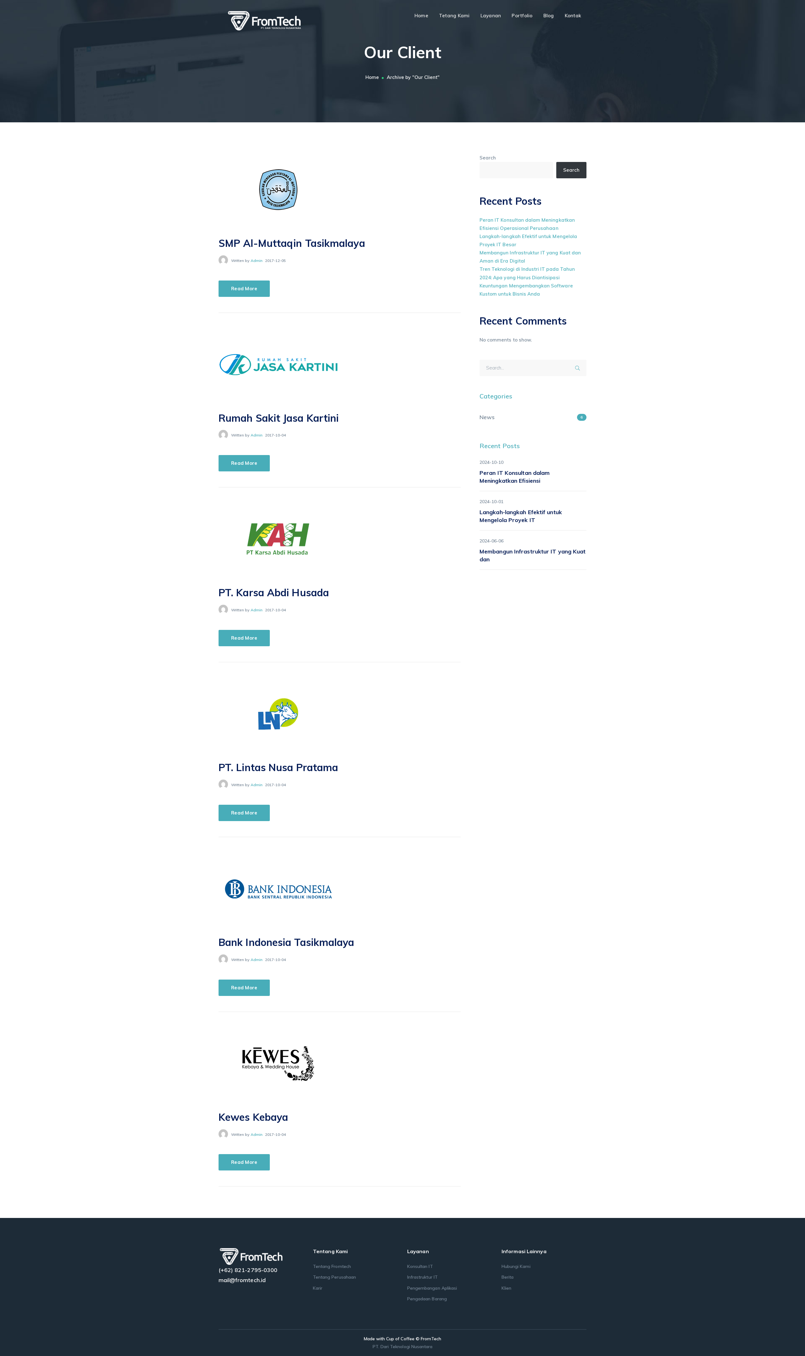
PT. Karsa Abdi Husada (274, 592)
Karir (317, 1288)
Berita (508, 1277)
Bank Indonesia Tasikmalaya (286, 942)
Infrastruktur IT (422, 1277)
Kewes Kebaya (253, 1117)
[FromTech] (271, 20)
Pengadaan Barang (427, 1299)
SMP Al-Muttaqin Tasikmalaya (292, 243)
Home (372, 77)
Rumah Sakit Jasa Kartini (279, 418)
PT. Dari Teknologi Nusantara (402, 1346)
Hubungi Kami (516, 1266)
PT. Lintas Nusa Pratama (278, 767)
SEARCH (580, 367)
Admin (257, 260)
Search (488, 158)
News (487, 417)
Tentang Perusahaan (334, 1277)
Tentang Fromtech (332, 1266)
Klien (506, 1288)
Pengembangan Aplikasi (432, 1288)
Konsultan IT (420, 1266)
